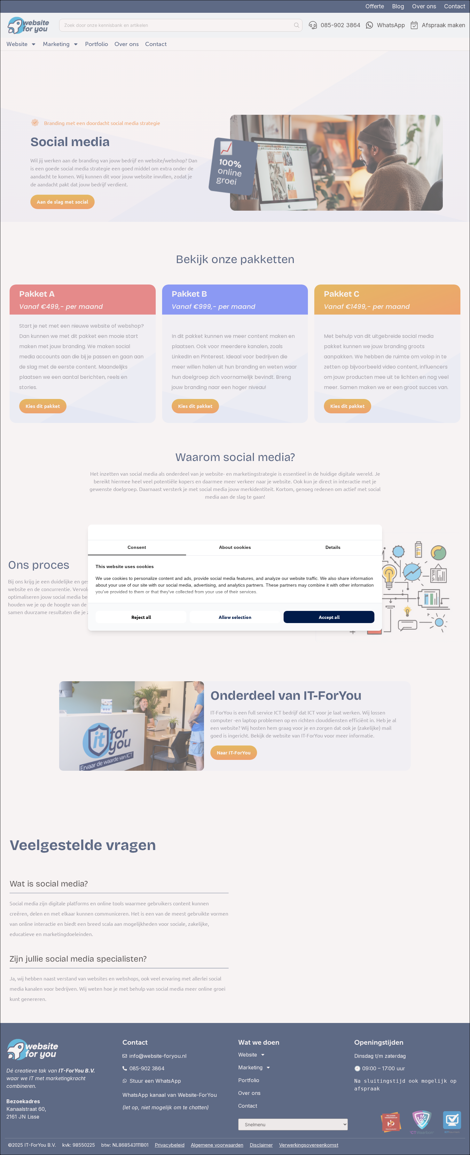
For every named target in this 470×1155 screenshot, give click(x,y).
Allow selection (235, 617)
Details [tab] (333, 547)
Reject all (141, 617)
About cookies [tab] (235, 547)
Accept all (329, 617)
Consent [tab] (137, 547)
